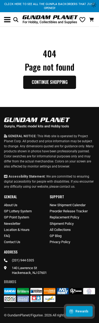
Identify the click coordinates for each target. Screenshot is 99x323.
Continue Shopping (50, 82)
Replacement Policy (64, 217)
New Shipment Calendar (68, 205)
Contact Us (12, 242)
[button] (92, 20)
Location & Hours (17, 230)
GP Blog (56, 236)
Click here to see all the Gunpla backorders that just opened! (49, 6)
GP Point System (16, 217)
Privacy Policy (60, 242)
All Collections (60, 230)
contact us (66, 186)
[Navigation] (7, 19)
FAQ (7, 236)
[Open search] (15, 19)
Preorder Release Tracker (69, 211)
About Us (10, 205)
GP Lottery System (18, 211)
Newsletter (12, 224)
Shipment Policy (62, 224)
